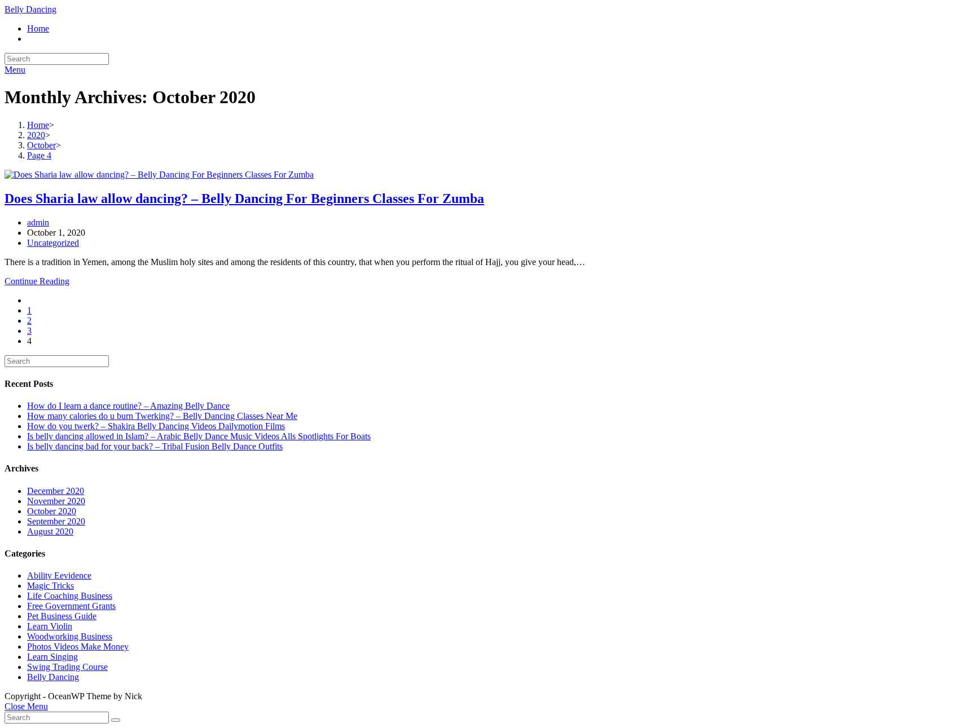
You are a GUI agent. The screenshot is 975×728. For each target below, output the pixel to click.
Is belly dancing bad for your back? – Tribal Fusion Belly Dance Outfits (155, 446)
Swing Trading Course (67, 667)
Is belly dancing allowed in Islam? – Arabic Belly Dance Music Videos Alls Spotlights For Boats (199, 436)
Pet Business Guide (61, 616)
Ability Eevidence (59, 575)
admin (38, 222)
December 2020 (55, 491)
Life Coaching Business (69, 596)
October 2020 (51, 511)
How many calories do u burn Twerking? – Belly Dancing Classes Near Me (162, 416)
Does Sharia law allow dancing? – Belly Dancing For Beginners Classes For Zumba (244, 198)
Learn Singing (52, 656)
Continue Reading (37, 281)
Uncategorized (53, 243)
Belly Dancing (30, 9)
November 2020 (56, 501)
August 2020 (50, 531)
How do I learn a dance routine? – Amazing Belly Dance (128, 406)
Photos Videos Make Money (78, 646)
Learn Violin (49, 626)
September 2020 (56, 521)
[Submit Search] (115, 720)
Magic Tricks (50, 585)
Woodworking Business (69, 636)
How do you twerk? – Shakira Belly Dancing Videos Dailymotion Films (156, 426)
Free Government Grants (71, 606)
